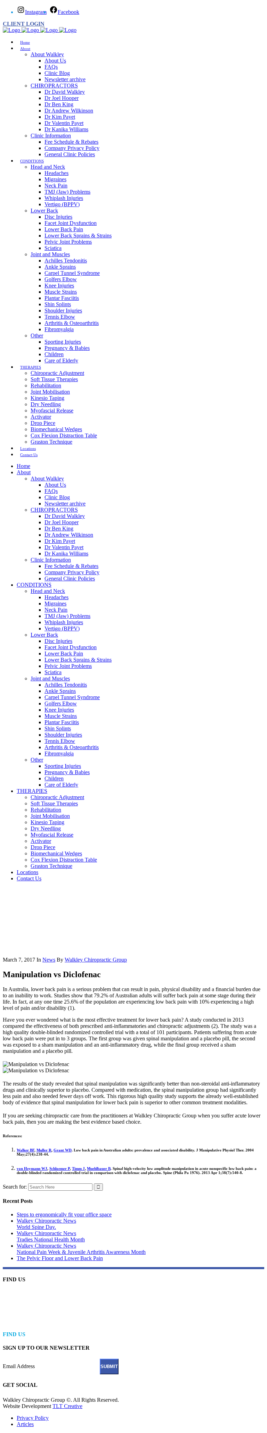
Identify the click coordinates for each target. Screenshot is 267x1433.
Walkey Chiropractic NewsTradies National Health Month (51, 1236)
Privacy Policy (33, 1418)
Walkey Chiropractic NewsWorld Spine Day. (46, 1224)
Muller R (44, 1150)
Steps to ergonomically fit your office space (64, 1214)
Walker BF (25, 1150)
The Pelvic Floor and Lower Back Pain (60, 1258)
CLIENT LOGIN (23, 24)
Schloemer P (59, 1168)
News (48, 960)
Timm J (78, 1168)
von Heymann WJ (32, 1168)
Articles (25, 1424)
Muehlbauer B (99, 1168)
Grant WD (63, 1150)
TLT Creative (67, 1406)
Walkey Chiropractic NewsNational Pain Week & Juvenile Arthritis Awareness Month (81, 1249)
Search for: (15, 1187)
